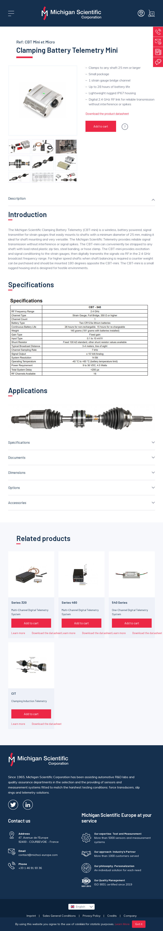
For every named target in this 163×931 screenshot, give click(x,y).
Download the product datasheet (107, 113)
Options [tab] (14, 487)
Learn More (122, 924)
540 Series (119, 602)
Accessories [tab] (17, 502)
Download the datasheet (47, 633)
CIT (13, 693)
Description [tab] (17, 198)
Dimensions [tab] (16, 472)
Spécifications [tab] (19, 442)
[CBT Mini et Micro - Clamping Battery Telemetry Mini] (19, 146)
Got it (138, 924)
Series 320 (19, 602)
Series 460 (69, 602)
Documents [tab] (16, 457)
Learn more (18, 633)
